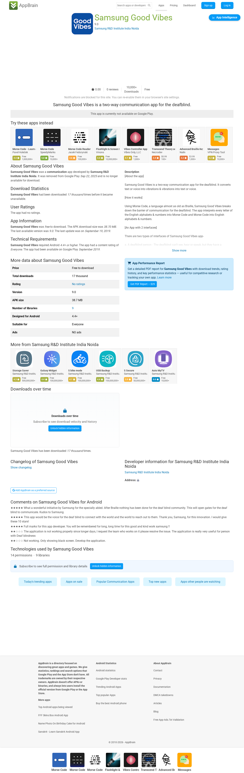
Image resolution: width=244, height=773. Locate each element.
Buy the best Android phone (111, 703)
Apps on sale (74, 581)
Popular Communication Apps (115, 581)
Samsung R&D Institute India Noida (65, 344)
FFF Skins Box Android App (53, 715)
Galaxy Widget (48, 370)
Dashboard (189, 5)
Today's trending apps (38, 581)
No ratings (78, 284)
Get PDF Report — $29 (142, 284)
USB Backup (103, 370)
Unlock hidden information (64, 428)
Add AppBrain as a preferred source (35, 490)
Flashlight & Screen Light (107, 149)
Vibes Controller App (135, 149)
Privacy (157, 678)
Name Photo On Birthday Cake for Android (61, 723)
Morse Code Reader (79, 149)
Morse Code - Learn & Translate (24, 149)
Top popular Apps (105, 695)
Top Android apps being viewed (55, 707)
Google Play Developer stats (111, 678)
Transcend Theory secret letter (163, 149)
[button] (179, 480)
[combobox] (131, 5)
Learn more (164, 277)
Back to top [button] (235, 740)
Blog (155, 711)
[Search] (149, 5)
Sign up (208, 5)
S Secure (129, 370)
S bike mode (75, 370)
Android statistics (105, 670)
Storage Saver (21, 370)
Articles (157, 703)
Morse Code (47, 149)
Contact (157, 670)
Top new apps (157, 581)
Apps (161, 5)
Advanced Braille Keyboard (191, 149)
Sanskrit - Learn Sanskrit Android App (58, 731)
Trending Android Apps (108, 686)
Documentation (162, 686)
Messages (213, 149)
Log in (227, 5)
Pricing (174, 5)
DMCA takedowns (163, 695)
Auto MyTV (158, 370)
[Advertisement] (118, 60)
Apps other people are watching (200, 581)
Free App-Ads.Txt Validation (168, 719)
